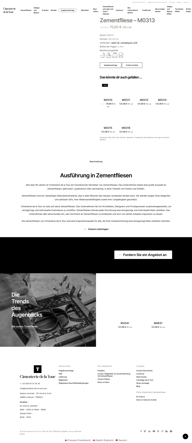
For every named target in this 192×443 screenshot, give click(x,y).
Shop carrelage (142, 383)
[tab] (96, 162)
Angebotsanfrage (66, 370)
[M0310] (108, 90)
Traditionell (139, 137)
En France (140, 397)
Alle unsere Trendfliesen (24, 326)
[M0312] (144, 90)
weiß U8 (115, 43)
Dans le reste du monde (146, 400)
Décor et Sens (103, 382)
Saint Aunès (141, 377)
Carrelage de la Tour (144, 380)
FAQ (60, 374)
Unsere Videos (104, 379)
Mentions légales (60, 431)
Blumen (123, 137)
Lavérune (140, 374)
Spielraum (130, 137)
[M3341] (125, 305)
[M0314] (162, 90)
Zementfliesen (33, 221)
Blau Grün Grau (114, 137)
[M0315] (108, 118)
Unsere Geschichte (144, 370)
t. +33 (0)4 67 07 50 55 (30, 383)
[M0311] (126, 90)
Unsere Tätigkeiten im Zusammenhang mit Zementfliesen (114, 375)
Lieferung (63, 377)
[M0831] (158, 305)
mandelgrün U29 (129, 43)
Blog (138, 386)
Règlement (63, 380)
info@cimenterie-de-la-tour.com (33, 388)
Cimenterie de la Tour (9, 10)
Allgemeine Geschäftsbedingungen (74, 383)
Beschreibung (96, 161)
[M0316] (126, 118)
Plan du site (47, 431)
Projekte (101, 370)
